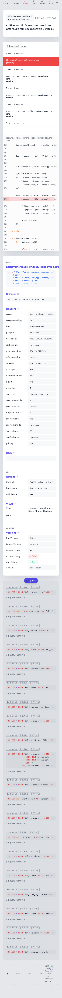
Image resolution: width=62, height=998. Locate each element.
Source (18, 974)
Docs (29, 974)
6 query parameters (17, 771)
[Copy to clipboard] (52, 272)
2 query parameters (17, 824)
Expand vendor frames (17, 46)
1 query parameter (16, 598)
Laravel (40, 974)
